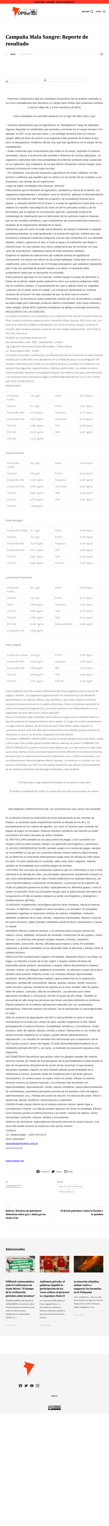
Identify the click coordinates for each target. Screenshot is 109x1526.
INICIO (54, 1395)
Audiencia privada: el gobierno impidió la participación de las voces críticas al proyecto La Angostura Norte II (54, 1289)
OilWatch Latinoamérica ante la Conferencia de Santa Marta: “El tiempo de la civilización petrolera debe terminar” (20, 1289)
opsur (12, 54)
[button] (101, 11)
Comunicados (13, 1185)
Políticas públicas (66, 1191)
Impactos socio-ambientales (70, 1186)
